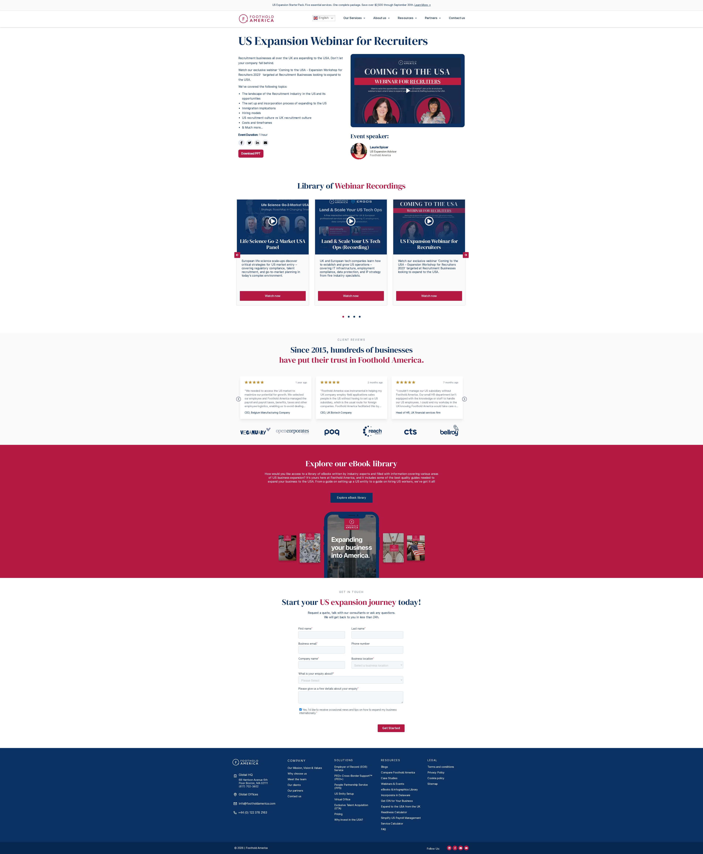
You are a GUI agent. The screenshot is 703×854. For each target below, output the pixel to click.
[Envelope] (460, 848)
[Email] (265, 143)
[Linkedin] (449, 848)
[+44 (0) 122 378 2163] (235, 812)
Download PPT (251, 153)
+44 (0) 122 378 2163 (252, 812)
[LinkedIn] (257, 143)
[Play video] (407, 90)
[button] (355, 18)
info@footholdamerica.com (257, 803)
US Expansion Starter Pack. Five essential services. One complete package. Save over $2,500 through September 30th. (351, 4)
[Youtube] (466, 848)
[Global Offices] (235, 794)
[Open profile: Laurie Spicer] (378, 151)
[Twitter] (249, 143)
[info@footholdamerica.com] (235, 803)
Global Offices (248, 794)
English (323, 18)
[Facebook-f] (455, 848)
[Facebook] (241, 143)
